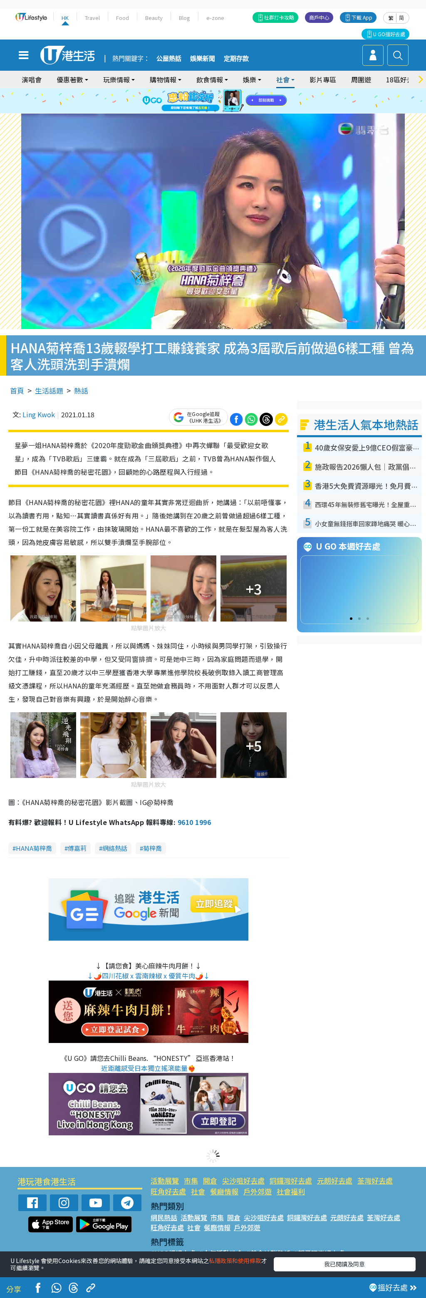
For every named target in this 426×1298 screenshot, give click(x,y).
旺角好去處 (168, 1191)
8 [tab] (202, 101)
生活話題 (49, 390)
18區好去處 (403, 79)
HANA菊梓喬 (34, 848)
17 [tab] (232, 111)
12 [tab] (236, 101)
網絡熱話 (114, 848)
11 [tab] (227, 101)
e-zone (215, 18)
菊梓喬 (152, 848)
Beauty (154, 18)
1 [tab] (194, 91)
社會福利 (291, 1191)
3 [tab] (211, 91)
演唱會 (32, 79)
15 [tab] (215, 111)
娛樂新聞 (202, 58)
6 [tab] (236, 91)
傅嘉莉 (77, 848)
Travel (92, 18)
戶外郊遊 (257, 1191)
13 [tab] (198, 111)
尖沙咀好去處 (243, 1180)
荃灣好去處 (375, 1180)
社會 (198, 1191)
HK (65, 18)
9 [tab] (211, 101)
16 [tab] (223, 111)
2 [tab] (202, 91)
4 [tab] (219, 91)
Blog (184, 18)
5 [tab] (227, 91)
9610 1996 (194, 822)
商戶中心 (319, 17)
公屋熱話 (168, 58)
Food (122, 18)
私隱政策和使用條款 (235, 1260)
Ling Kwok (38, 414)
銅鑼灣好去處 (291, 1180)
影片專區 (323, 79)
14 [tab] (207, 111)
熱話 (81, 390)
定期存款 (236, 58)
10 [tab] (219, 101)
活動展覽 (165, 1180)
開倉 (210, 1180)
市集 (191, 1180)
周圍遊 (361, 79)
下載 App (362, 17)
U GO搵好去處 (389, 33)
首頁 (17, 390)
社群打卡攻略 (279, 17)
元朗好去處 (334, 1180)
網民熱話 (164, 1217)
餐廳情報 (224, 1191)
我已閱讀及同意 (344, 1264)
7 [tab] (194, 101)
